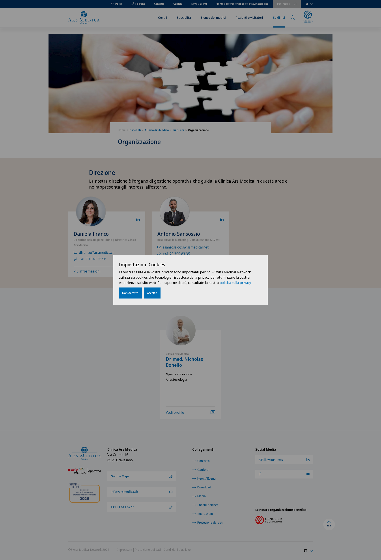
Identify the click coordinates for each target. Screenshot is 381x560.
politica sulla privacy (235, 282)
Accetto (152, 293)
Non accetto (130, 293)
